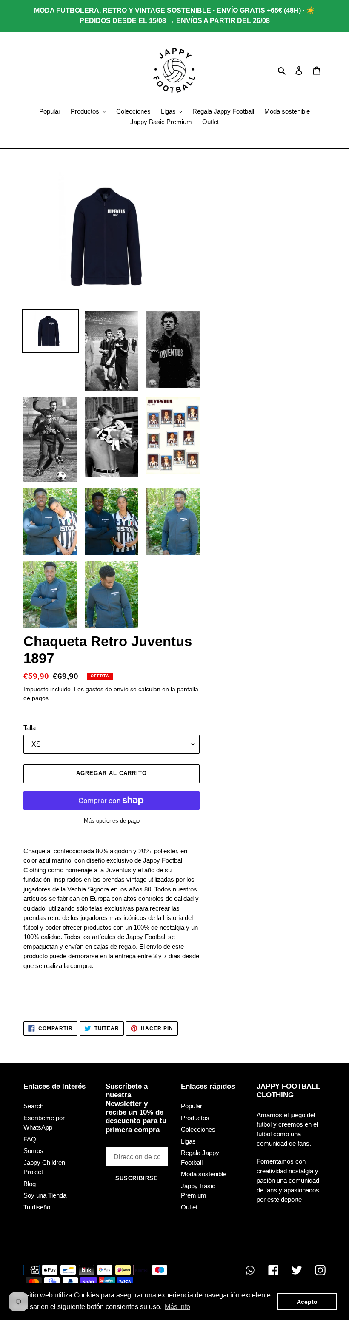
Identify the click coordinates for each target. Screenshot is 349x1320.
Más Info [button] (177, 1306)
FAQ (29, 1139)
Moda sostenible (203, 1174)
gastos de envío (107, 689)
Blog (29, 1183)
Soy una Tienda (44, 1195)
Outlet (189, 1207)
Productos (195, 1117)
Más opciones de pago (112, 821)
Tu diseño (36, 1207)
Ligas (188, 1141)
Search (33, 1106)
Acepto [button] (307, 1301)
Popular (191, 1106)
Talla (29, 727)
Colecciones (198, 1129)
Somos (33, 1150)
